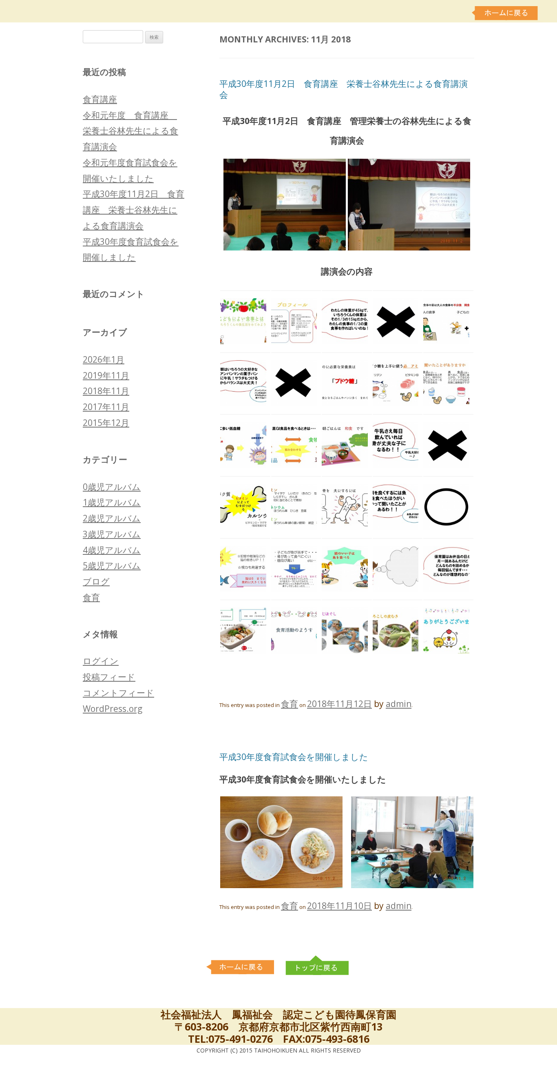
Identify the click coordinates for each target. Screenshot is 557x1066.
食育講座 (100, 99)
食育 (289, 703)
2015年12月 (106, 422)
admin (398, 703)
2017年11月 (106, 406)
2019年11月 (106, 375)
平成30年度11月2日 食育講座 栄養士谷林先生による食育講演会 (343, 89)
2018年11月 (106, 391)
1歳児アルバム (112, 502)
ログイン (101, 661)
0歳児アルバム (112, 486)
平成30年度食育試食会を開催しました (293, 756)
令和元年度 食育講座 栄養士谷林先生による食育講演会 (130, 131)
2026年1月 (103, 359)
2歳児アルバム (112, 518)
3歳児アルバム (112, 534)
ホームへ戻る (506, 13)
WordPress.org (112, 708)
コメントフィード (118, 692)
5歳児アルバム (112, 565)
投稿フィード (109, 677)
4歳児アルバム (112, 550)
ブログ (96, 581)
